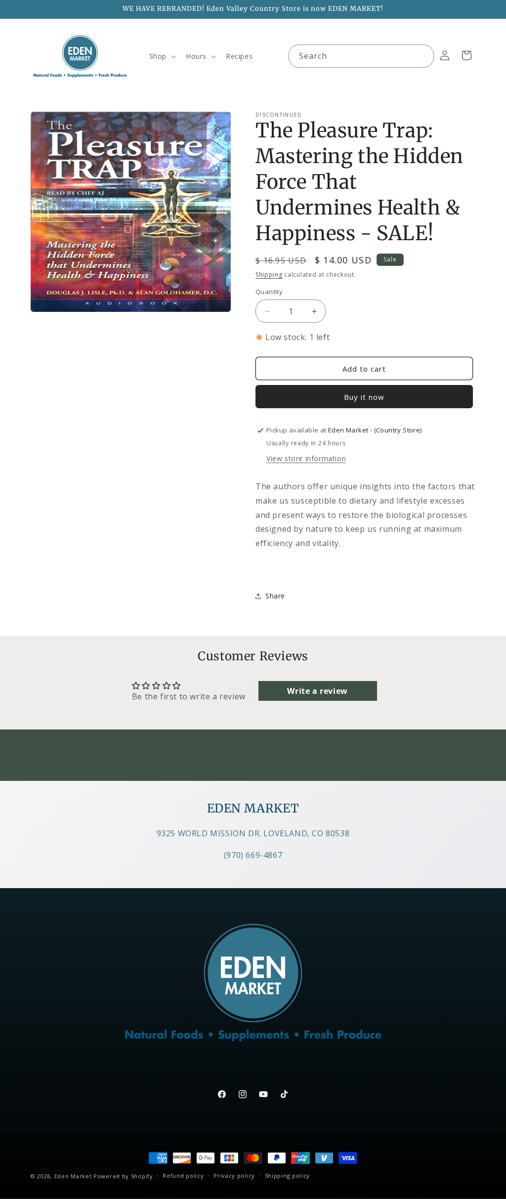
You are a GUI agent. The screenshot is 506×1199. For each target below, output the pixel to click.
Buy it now (364, 397)
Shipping (269, 274)
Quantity (269, 291)
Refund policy (183, 1175)
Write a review (317, 690)
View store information (306, 458)
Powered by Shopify (123, 1176)
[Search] (422, 56)
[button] (161, 56)
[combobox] (361, 56)
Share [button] (275, 595)
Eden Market (73, 1176)
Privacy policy (234, 1175)
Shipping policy (287, 1175)
